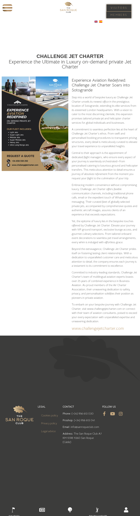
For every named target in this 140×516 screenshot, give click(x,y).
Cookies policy (49, 415)
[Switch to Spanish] (100, 21)
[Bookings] (70, 509)
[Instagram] (121, 414)
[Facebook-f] (104, 414)
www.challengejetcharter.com (98, 328)
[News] (42, 509)
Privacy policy (49, 423)
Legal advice (48, 431)
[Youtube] (112, 414)
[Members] (126, 509)
